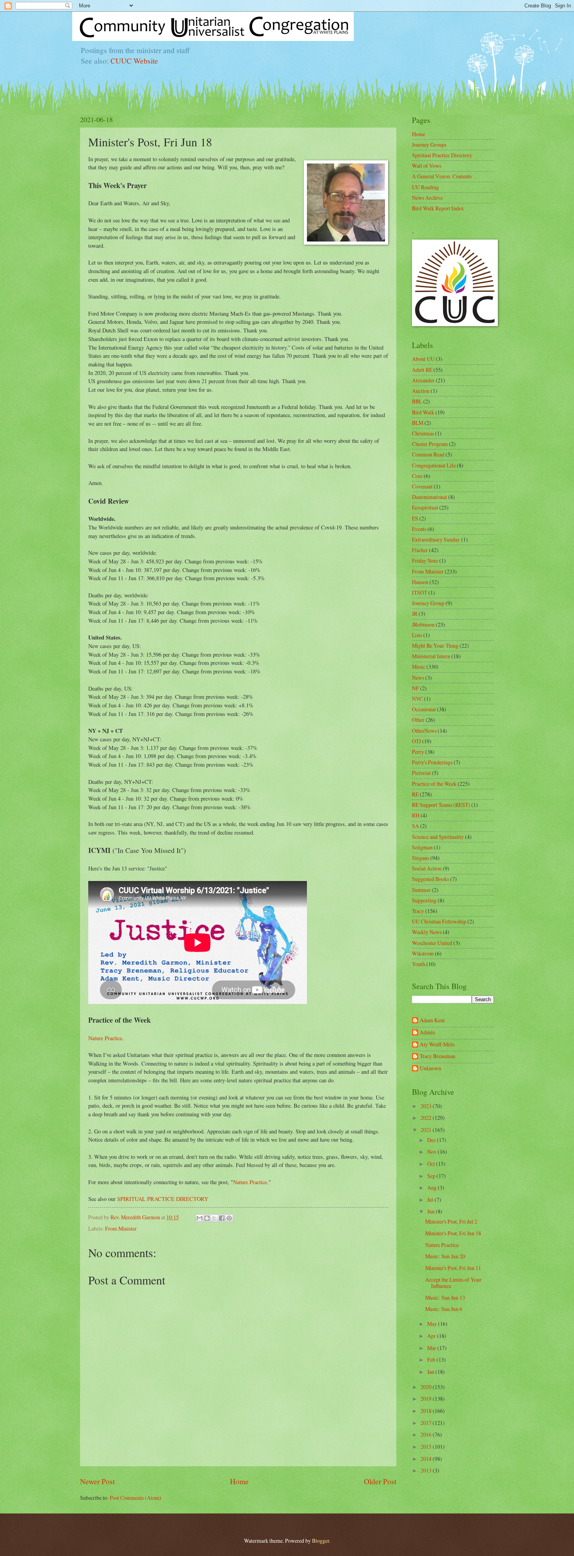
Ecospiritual (425, 507)
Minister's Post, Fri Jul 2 (451, 1221)
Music (418, 666)
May (432, 1323)
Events (419, 529)
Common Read (428, 454)
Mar (432, 1348)
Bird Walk (423, 412)
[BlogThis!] (207, 1218)
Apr (432, 1335)
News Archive (427, 197)
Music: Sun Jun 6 (443, 1309)
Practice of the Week (434, 783)
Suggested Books (430, 879)
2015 (427, 1446)
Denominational (429, 497)
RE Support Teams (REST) (441, 804)
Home (239, 1481)
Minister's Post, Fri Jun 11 (453, 1268)
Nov (432, 1151)
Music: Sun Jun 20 (445, 1256)
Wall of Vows (426, 165)
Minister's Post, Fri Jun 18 (453, 1233)
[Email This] (199, 1218)
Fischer (420, 550)
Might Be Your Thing (435, 645)
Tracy (418, 911)
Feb (432, 1359)
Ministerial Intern (431, 656)
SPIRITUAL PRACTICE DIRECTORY (162, 1199)
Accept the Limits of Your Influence (453, 1283)
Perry (418, 751)
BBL (417, 401)
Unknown (430, 1068)
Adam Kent (432, 1020)
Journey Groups (429, 144)
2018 (427, 1410)
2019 (427, 1398)
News (418, 677)
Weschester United (432, 943)
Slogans (420, 857)
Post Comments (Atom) (135, 1497)
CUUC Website (134, 61)
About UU (423, 358)
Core (417, 476)
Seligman (422, 847)
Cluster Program (430, 444)
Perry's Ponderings (432, 762)
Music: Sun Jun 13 (445, 1297)
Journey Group (428, 603)
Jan (431, 1371)
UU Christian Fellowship (439, 921)
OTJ (416, 741)
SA (415, 826)
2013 (427, 1470)
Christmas (423, 433)
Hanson (420, 582)
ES (415, 518)
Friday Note (425, 560)
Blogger (320, 1540)
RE (415, 794)
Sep (432, 1175)
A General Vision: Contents (442, 176)
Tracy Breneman (437, 1056)
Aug (432, 1187)
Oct (431, 1163)
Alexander (423, 380)
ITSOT (419, 592)
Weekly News (427, 932)
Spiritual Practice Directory (442, 155)
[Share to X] (214, 1218)
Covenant (422, 486)
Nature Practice (105, 1038)
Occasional (424, 709)
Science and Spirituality (438, 836)
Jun (431, 1211)
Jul (431, 1199)
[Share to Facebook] (222, 1218)
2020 (427, 1387)
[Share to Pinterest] (229, 1218)
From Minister (121, 1228)
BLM (417, 422)
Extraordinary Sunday (436, 539)
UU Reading (425, 187)
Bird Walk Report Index (438, 208)
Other (418, 719)
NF (415, 688)
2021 (427, 1129)
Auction (421, 390)
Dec (432, 1140)
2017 (427, 1422)
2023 (427, 1106)
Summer (421, 889)
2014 (427, 1458)
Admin (427, 1032)
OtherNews (424, 730)
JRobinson (423, 624)
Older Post (380, 1481)
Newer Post (97, 1481)
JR (414, 613)
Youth (418, 964)
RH (415, 815)
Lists (417, 635)
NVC (417, 698)
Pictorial (421, 772)
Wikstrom (423, 953)
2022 (427, 1117)
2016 (427, 1434)
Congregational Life (434, 465)
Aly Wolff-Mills (437, 1044)
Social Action (427, 868)
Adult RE (422, 369)
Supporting (424, 900)
